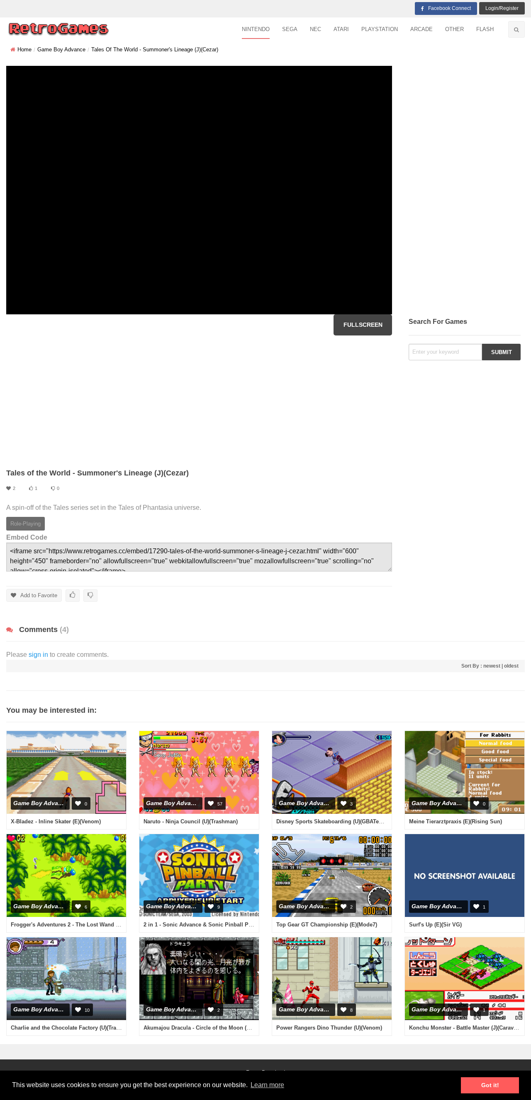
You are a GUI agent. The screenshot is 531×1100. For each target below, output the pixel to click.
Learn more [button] (267, 1084)
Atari (341, 29)
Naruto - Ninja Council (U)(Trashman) (191, 821)
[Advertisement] (199, 402)
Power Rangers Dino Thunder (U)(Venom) (329, 1028)
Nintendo (256, 29)
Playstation (379, 29)
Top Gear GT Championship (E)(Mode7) (326, 924)
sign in (38, 654)
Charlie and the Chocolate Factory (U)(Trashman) (73, 1028)
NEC (315, 29)
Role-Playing (25, 524)
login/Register (502, 8)
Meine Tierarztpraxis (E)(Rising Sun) (455, 821)
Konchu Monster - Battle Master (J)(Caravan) (465, 1028)
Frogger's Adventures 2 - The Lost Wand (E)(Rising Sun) (83, 924)
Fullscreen (362, 324)
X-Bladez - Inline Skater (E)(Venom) (56, 821)
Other (454, 29)
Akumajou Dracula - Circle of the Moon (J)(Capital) (208, 1028)
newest (491, 666)
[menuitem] (256, 29)
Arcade (421, 29)
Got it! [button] (490, 1085)
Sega (289, 29)
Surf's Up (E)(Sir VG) (435, 924)
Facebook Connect (449, 8)
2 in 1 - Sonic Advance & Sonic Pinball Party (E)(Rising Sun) (221, 924)
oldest (511, 666)
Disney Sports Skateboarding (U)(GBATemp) (332, 821)
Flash (485, 29)
